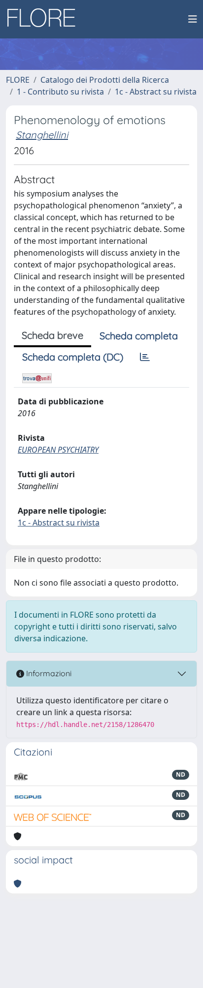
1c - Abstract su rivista (156, 91)
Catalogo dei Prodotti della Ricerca (104, 79)
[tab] (145, 357)
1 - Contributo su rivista (60, 91)
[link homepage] (45, 19)
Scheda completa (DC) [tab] (72, 357)
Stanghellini (42, 135)
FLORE (18, 79)
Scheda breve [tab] (52, 335)
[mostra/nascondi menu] (192, 19)
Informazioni (47, 673)
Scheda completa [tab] (139, 335)
